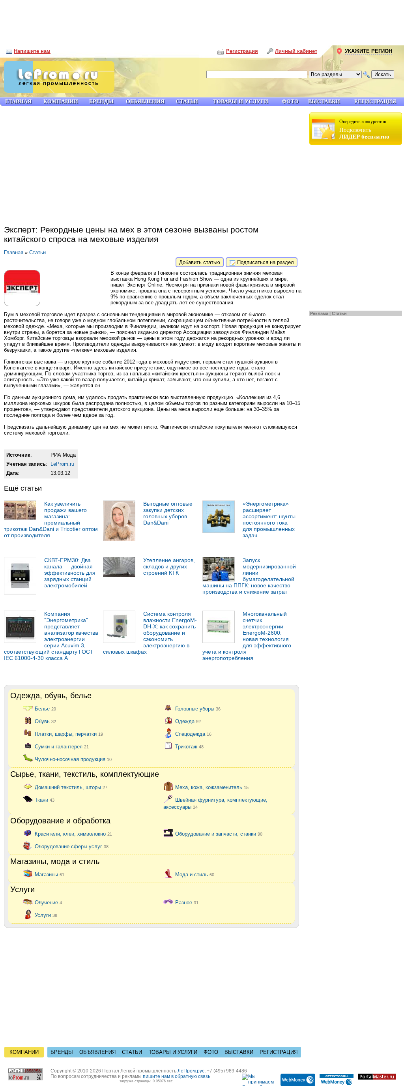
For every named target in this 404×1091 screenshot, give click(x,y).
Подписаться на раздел (265, 262)
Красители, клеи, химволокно (73, 833)
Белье (45, 708)
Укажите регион (368, 51)
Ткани (44, 799)
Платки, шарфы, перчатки (69, 734)
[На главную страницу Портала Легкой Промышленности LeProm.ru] (57, 91)
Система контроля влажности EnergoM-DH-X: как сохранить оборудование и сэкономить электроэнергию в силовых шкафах (150, 633)
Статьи (339, 313)
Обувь (45, 721)
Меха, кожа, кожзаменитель (212, 787)
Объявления (97, 1052)
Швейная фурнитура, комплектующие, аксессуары (215, 803)
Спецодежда (193, 734)
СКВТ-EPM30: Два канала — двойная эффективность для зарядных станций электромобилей (69, 573)
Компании (24, 1052)
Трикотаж (189, 746)
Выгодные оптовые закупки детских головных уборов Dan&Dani (168, 513)
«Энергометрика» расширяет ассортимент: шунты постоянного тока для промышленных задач (269, 519)
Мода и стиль (194, 874)
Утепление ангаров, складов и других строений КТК (169, 566)
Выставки (238, 1052)
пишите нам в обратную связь (176, 1076)
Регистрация (278, 1052)
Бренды (61, 1052)
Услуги (46, 915)
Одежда (188, 721)
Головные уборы (198, 708)
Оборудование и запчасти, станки (218, 833)
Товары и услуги (173, 1052)
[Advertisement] (202, 19)
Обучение (48, 902)
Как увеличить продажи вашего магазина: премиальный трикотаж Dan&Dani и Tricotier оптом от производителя (51, 519)
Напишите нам (32, 51)
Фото (211, 1052)
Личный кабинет (296, 51)
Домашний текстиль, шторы (71, 787)
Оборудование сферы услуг (71, 846)
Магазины (49, 874)
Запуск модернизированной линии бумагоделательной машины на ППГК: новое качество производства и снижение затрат (249, 576)
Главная (13, 252)
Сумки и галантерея (62, 746)
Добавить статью (199, 262)
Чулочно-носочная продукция (73, 759)
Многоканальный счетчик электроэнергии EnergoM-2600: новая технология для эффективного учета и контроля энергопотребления (246, 636)
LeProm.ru (62, 464)
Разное (186, 902)
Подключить (364, 129)
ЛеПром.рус (191, 1071)
